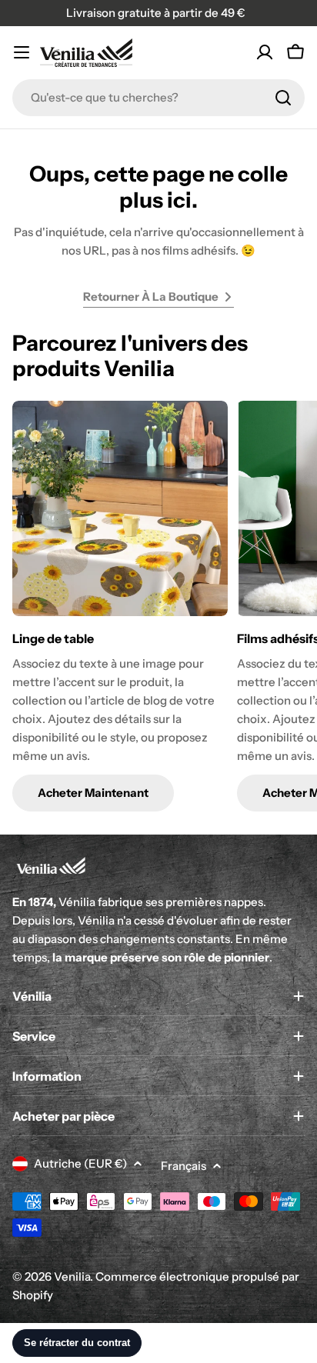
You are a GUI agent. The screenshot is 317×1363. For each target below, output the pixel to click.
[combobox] (158, 97)
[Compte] (264, 52)
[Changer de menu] (21, 52)
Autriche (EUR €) (80, 1163)
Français (183, 1165)
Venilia (72, 1276)
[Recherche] (283, 97)
